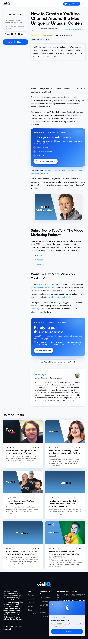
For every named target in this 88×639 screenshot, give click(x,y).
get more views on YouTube (42, 287)
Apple (39, 264)
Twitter (80, 170)
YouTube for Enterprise (48, 613)
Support (31, 599)
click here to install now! (59, 297)
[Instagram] (76, 600)
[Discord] (69, 600)
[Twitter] (80, 600)
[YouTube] (65, 600)
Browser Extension (46, 601)
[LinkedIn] (84, 600)
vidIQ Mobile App (46, 605)
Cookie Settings (33, 614)
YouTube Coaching (46, 609)
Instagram (72, 170)
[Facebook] (73, 600)
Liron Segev (33, 30)
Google (40, 260)
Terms (30, 610)
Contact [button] (31, 595)
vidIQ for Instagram (47, 616)
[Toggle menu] (83, 4)
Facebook (43, 173)
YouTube (48, 170)
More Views (81, 29)
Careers (31, 603)
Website (34, 173)
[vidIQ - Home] (6, 3)
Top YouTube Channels (60, 597)
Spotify (40, 255)
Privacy (30, 606)
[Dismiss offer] (82, 603)
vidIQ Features (45, 598)
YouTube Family (59, 170)
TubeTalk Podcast (71, 29)
